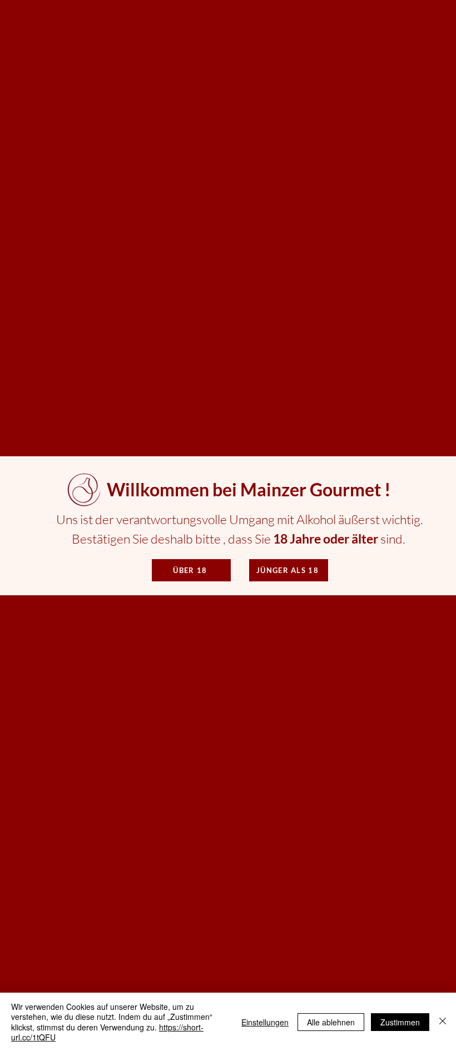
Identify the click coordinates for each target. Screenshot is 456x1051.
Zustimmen (400, 1022)
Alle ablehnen (331, 1022)
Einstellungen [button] (265, 1022)
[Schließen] (442, 1022)
